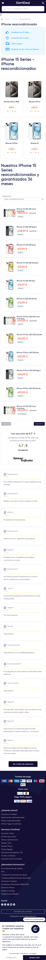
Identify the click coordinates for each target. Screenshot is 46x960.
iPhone (15, 19)
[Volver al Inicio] (2, 19)
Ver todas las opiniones (23, 764)
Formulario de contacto (23, 911)
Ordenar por (6, 196)
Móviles (8, 19)
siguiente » (39, 424)
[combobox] (23, 8)
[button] (23, 15)
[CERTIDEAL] (23, 3)
